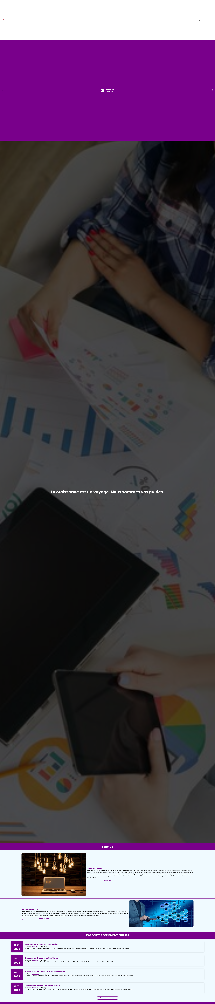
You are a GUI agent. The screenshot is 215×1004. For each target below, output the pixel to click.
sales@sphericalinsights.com (204, 20)
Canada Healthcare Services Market (41, 944)
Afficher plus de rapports (107, 998)
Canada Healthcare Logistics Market (42, 958)
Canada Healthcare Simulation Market (42, 985)
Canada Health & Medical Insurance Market (45, 972)
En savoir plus (108, 880)
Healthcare (35, 946)
